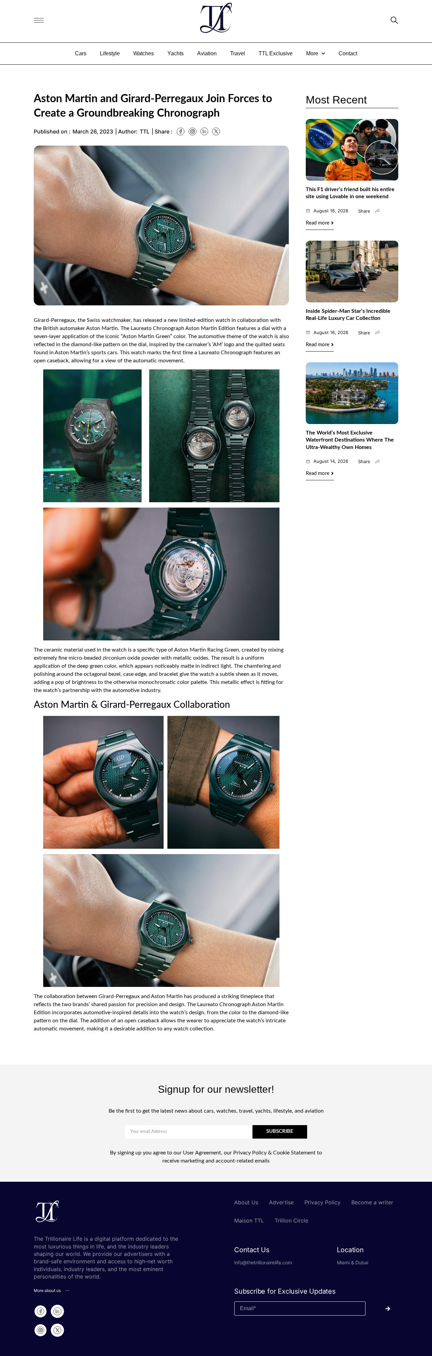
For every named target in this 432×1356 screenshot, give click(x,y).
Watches (143, 53)
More (312, 53)
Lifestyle (110, 53)
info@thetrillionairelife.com (263, 1262)
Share (364, 211)
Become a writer (372, 1202)
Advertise (281, 1202)
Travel (237, 53)
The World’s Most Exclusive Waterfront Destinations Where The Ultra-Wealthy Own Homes (350, 440)
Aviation (207, 53)
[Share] (377, 210)
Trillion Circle (291, 1220)
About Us (246, 1202)
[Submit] (382, 1309)
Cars (80, 53)
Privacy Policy (322, 1202)
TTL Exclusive (276, 53)
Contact (348, 53)
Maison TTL (249, 1220)
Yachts (175, 53)
